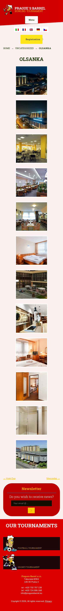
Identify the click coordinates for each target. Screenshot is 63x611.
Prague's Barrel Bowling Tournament (23, 10)
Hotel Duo (9, 478)
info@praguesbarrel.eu (31, 593)
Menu (31, 20)
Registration (33, 39)
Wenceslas (53, 478)
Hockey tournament (28, 567)
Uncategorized (24, 48)
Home (6, 48)
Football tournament (30, 548)
